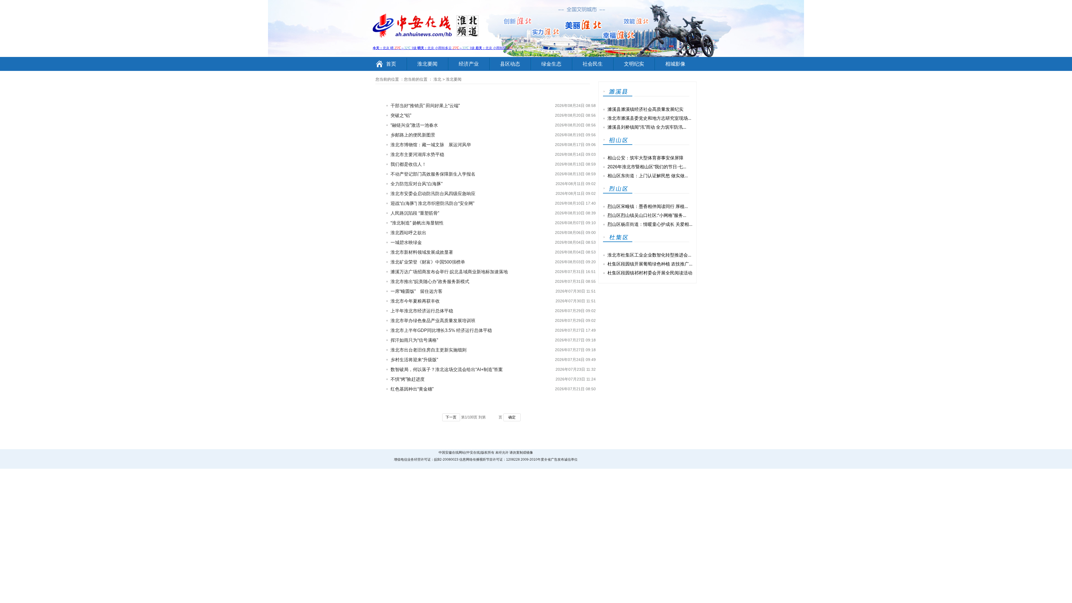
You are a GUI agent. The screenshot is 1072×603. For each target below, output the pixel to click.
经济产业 (469, 64)
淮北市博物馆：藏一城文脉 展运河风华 (431, 144)
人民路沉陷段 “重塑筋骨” (415, 213)
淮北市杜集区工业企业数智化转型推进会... (649, 255)
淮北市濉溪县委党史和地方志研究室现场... (649, 118)
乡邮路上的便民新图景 (413, 135)
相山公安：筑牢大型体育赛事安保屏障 (645, 157)
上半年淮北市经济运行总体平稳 (422, 310)
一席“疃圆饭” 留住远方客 (416, 291)
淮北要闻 (427, 64)
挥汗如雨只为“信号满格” (414, 340)
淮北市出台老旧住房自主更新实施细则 (428, 350)
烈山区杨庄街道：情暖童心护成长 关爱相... (649, 224)
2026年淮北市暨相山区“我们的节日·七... (646, 166)
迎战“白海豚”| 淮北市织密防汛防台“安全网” (432, 203)
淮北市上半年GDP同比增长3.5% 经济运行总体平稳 (441, 330)
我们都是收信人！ (408, 164)
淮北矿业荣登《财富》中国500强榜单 (428, 262)
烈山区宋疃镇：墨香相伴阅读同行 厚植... (647, 206)
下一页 (451, 417)
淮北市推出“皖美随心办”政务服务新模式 (430, 281)
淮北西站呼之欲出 (408, 232)
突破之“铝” (401, 115)
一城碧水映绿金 (406, 242)
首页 (391, 64)
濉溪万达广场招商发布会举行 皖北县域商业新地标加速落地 (449, 271)
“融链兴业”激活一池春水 (414, 125)
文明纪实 (634, 64)
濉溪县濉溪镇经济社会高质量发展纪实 (645, 109)
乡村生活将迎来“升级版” (414, 359)
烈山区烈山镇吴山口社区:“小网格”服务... (646, 215)
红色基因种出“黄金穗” (412, 389)
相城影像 (675, 64)
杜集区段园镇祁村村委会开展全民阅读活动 (649, 273)
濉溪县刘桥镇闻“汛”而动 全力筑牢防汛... (646, 127)
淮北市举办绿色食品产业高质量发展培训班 (433, 320)
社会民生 (593, 64)
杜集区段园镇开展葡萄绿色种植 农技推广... (649, 264)
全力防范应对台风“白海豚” (416, 183)
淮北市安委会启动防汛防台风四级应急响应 (433, 193)
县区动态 (510, 64)
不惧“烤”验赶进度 (408, 379)
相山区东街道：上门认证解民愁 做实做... (647, 175)
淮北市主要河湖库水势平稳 (417, 154)
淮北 (437, 79)
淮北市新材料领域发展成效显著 (422, 252)
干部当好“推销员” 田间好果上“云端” (425, 105)
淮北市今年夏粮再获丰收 (415, 301)
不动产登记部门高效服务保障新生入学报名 (433, 174)
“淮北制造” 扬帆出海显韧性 (417, 223)
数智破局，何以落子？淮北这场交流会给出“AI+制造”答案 (447, 369)
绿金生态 (551, 64)
